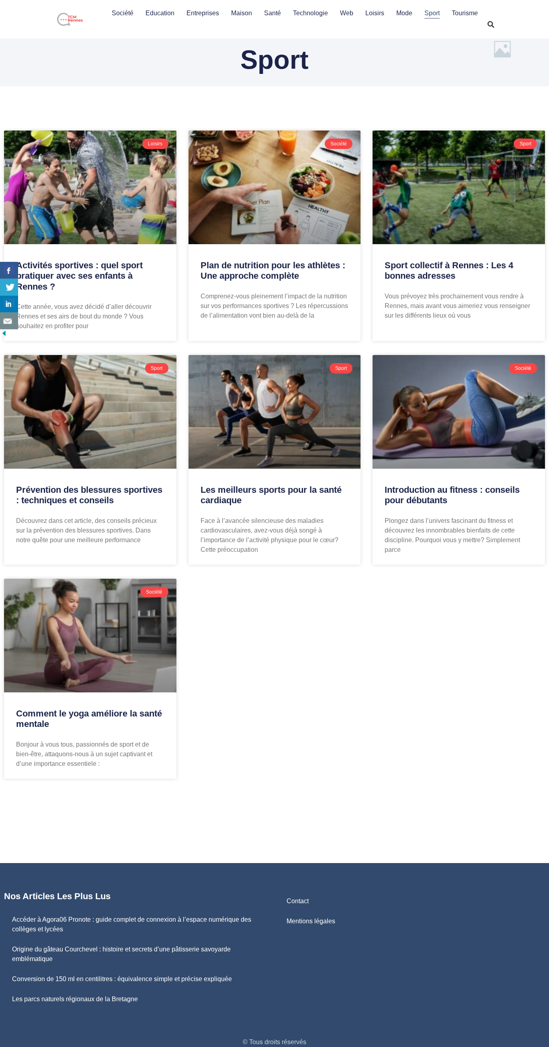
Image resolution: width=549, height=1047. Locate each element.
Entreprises (202, 13)
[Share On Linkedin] (9, 304)
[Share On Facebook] (9, 270)
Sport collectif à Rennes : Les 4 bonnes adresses (449, 270)
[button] (491, 24)
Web (346, 13)
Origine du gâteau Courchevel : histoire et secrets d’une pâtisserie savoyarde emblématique (121, 954)
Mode (404, 13)
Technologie (310, 13)
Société (122, 13)
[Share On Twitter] (9, 287)
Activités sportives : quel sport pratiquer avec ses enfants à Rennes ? (79, 276)
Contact (298, 901)
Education (159, 13)
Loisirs (374, 13)
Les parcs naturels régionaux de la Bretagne (75, 999)
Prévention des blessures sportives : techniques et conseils (89, 495)
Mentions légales (311, 921)
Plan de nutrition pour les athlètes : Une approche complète (273, 270)
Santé (272, 13)
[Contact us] (9, 320)
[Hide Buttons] (4, 335)
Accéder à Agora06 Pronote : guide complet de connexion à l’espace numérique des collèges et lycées (131, 924)
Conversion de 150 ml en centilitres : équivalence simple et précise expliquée (122, 979)
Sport (432, 13)
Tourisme (465, 13)
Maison (241, 13)
